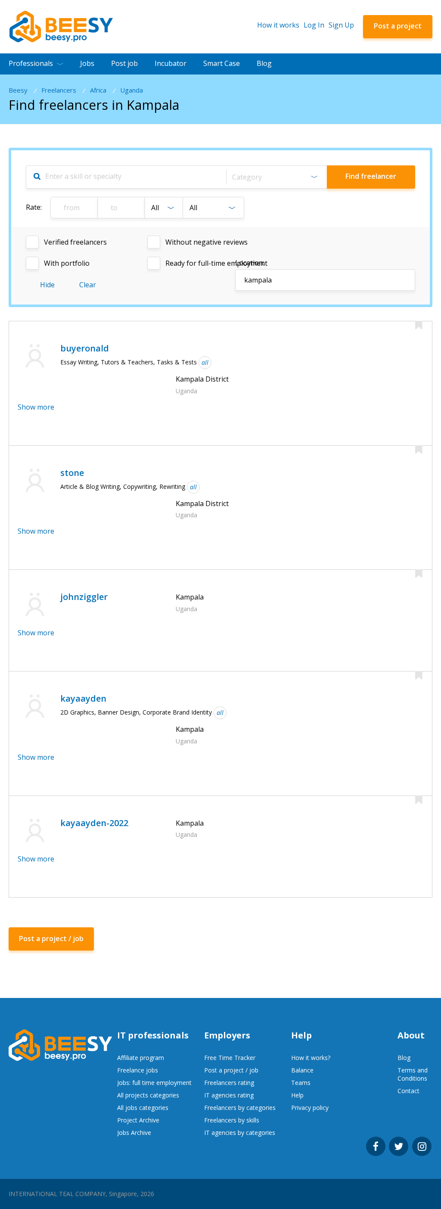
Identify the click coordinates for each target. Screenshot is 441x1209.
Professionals (31, 63)
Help (297, 1095)
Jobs (87, 63)
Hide (47, 284)
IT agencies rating (229, 1095)
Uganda (131, 90)
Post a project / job (231, 1070)
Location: (249, 262)
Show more (36, 407)
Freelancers (58, 90)
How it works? (310, 1058)
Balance (302, 1070)
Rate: (34, 207)
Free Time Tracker (229, 1058)
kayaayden (83, 698)
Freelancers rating (229, 1082)
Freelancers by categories (240, 1107)
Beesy (18, 90)
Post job (124, 63)
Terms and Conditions (413, 1074)
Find (370, 176)
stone (72, 473)
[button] (276, 177)
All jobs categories (142, 1107)
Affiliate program (140, 1058)
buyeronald (84, 348)
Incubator (170, 63)
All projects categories (148, 1095)
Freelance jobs (137, 1070)
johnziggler (84, 597)
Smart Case (221, 63)
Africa (98, 90)
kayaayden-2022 (94, 823)
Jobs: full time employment (154, 1082)
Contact (408, 1091)
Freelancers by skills (231, 1120)
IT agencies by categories (239, 1132)
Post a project (398, 26)
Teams (301, 1082)
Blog (264, 63)
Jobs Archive (134, 1132)
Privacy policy (310, 1107)
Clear (87, 284)
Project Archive (138, 1120)
